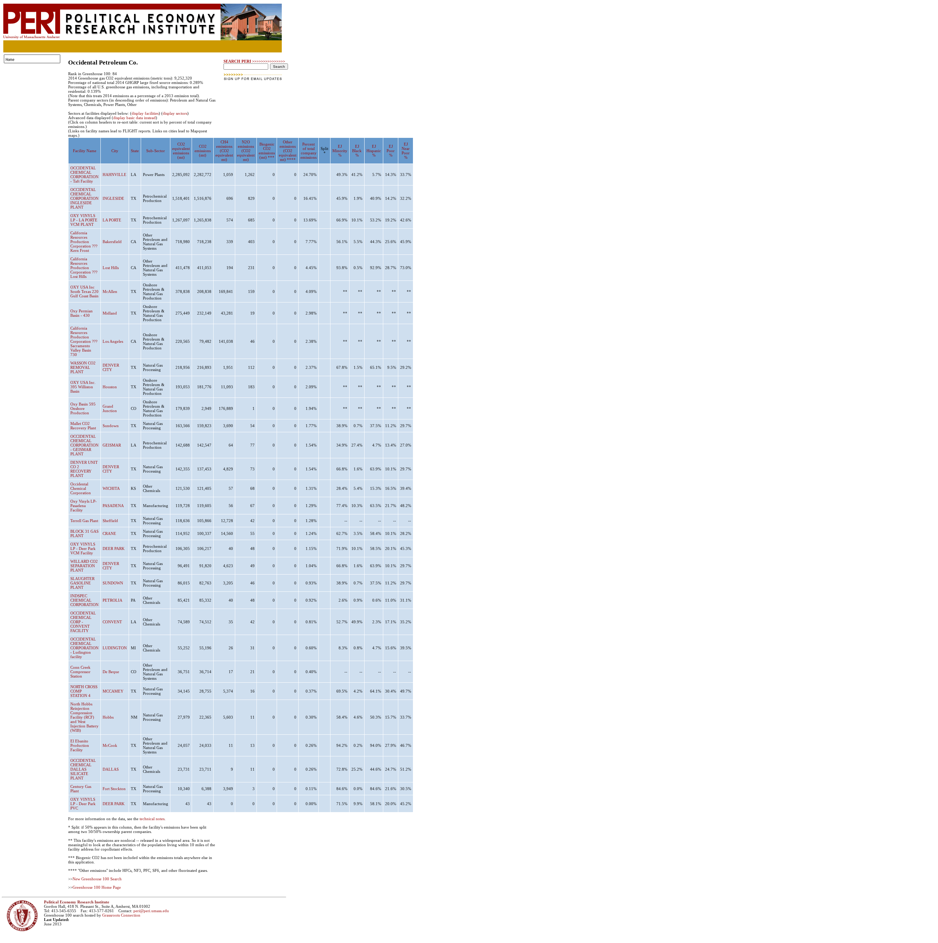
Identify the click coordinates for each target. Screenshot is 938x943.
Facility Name (84, 150)
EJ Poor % (391, 150)
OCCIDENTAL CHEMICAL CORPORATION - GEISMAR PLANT (84, 445)
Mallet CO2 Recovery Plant (83, 425)
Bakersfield (112, 241)
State (135, 150)
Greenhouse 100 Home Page (97, 887)
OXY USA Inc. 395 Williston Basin (83, 386)
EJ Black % (357, 150)
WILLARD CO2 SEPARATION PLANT (84, 565)
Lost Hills (111, 267)
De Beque (111, 671)
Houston (110, 387)
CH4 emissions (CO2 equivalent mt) (224, 151)
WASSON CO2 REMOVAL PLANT (83, 367)
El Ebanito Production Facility (79, 745)
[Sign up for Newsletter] (253, 82)
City (114, 150)
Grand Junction (110, 408)
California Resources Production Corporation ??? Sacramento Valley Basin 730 (83, 341)
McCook (110, 745)
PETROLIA (112, 600)
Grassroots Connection (121, 915)
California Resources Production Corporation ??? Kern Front (83, 242)
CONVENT (112, 622)
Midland (110, 313)
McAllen (110, 291)
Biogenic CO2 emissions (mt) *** (267, 150)
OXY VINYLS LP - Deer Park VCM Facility (83, 548)
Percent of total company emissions (308, 150)
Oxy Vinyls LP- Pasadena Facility (83, 505)
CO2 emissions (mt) (203, 150)
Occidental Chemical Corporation (80, 488)
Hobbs (108, 717)
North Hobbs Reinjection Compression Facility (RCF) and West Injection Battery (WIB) (84, 717)
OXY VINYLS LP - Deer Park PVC (83, 803)
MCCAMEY (113, 691)
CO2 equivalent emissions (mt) (181, 150)
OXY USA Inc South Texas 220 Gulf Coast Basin (84, 291)
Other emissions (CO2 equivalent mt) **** (287, 151)
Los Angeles (113, 341)
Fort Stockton (114, 788)
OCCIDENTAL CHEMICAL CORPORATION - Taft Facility (84, 174)
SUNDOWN (113, 583)
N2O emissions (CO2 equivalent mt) (246, 151)
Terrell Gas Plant (84, 520)
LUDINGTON (115, 648)
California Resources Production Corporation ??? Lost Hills (83, 268)
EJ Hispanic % (373, 150)
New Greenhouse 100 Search (97, 879)
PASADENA (113, 505)
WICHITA (111, 488)
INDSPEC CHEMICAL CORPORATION (84, 600)
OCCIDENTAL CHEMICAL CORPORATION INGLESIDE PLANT (84, 198)
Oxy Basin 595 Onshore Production (83, 408)
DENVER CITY (111, 367)
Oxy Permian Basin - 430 (81, 313)
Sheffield (110, 520)
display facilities (145, 113)
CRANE (109, 533)
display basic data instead (134, 117)
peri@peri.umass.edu (151, 911)
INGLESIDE (113, 198)
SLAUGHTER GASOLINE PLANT (82, 583)
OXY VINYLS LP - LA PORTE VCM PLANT (83, 220)
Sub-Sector (155, 150)
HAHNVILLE (114, 174)
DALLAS (111, 769)
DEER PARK (114, 548)
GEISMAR (112, 445)
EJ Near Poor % (406, 150)
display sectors (175, 113)
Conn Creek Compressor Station (80, 671)
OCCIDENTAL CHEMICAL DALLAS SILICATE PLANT (83, 769)
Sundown (111, 425)
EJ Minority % (339, 150)
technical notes (152, 819)
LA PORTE (112, 220)
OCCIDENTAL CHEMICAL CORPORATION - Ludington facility (84, 648)
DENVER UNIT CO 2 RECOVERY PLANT (84, 469)
